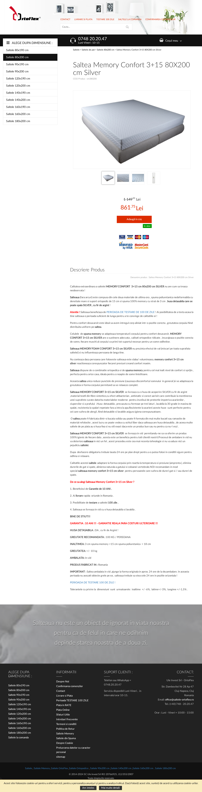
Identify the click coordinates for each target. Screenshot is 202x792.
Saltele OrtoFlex (59, 768)
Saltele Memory (42, 768)
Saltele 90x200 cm (17, 71)
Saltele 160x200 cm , (143, 768)
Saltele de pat (88, 50)
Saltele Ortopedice (78, 768)
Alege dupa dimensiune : (32, 43)
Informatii (66, 672)
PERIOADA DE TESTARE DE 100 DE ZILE (131, 312)
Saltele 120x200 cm (18, 85)
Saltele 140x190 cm (18, 93)
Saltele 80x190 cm (17, 50)
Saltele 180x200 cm (18, 121)
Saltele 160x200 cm (18, 114)
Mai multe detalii (110, 788)
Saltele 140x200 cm (18, 100)
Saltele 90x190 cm (17, 64)
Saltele (76, 50)
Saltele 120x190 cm (18, 78)
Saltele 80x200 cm (17, 57)
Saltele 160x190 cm (18, 107)
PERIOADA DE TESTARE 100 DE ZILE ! (92, 582)
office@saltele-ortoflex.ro (179, 700)
